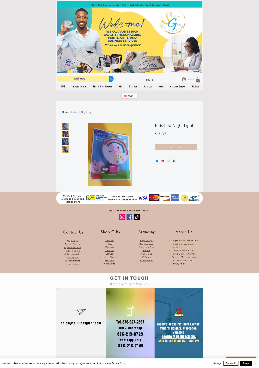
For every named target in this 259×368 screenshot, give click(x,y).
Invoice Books (146, 260)
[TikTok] (137, 217)
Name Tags (146, 253)
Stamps (109, 253)
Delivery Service (72, 244)
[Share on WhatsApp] (168, 161)
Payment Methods (72, 247)
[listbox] (153, 79)
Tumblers (109, 250)
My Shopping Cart (72, 254)
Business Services (151, 4)
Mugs (109, 244)
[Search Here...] (111, 79)
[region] (73, 246)
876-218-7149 (131, 346)
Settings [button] (217, 363)
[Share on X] (174, 161)
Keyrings (109, 247)
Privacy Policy (178, 263)
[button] (153, 79)
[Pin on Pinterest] (162, 161)
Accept (246, 363)
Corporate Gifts (146, 247)
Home (65, 112)
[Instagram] (122, 217)
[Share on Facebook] (157, 161)
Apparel (146, 250)
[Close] (255, 363)
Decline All (231, 363)
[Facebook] (129, 217)
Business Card (146, 244)
